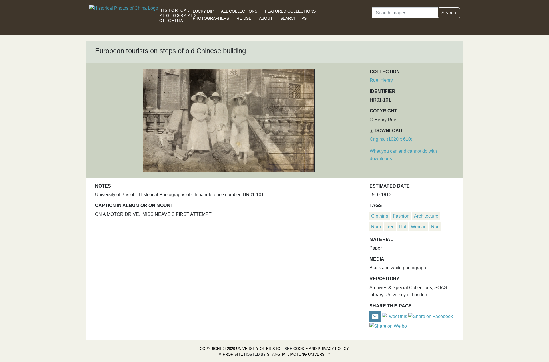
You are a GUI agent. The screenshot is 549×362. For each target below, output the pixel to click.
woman (419, 226)
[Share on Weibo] (388, 325)
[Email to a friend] (375, 316)
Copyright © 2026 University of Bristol (241, 349)
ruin (376, 226)
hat (402, 226)
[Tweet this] (395, 316)
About (266, 18)
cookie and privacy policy (320, 349)
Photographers (211, 18)
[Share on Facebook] (430, 316)
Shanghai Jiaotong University (299, 354)
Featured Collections (290, 11)
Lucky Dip (203, 11)
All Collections (239, 11)
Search (448, 12)
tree (390, 226)
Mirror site (230, 354)
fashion (401, 216)
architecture (426, 216)
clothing (379, 216)
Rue (435, 226)
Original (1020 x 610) (391, 139)
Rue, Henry (381, 80)
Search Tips (293, 18)
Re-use (243, 18)
